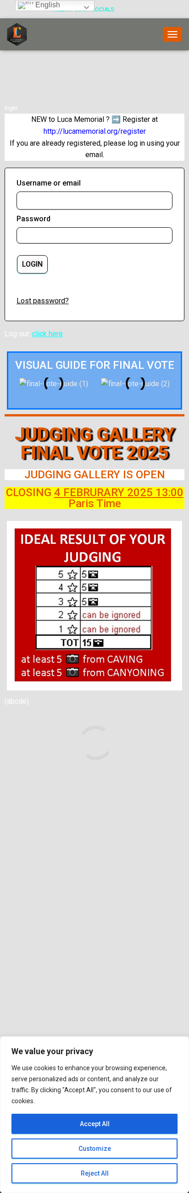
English (46, 5)
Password (33, 218)
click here (47, 333)
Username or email (49, 183)
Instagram (135, 10)
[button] (21, 383)
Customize (94, 1148)
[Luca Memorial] (20, 34)
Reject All (95, 1173)
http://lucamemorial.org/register (95, 131)
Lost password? (43, 300)
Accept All (95, 1123)
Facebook (124, 10)
